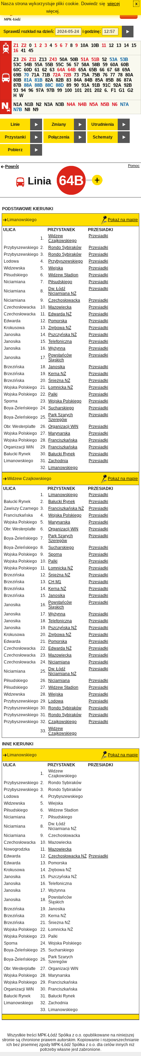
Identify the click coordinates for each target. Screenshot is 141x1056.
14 (126, 45)
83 (68, 80)
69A (126, 69)
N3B (59, 104)
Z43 (53, 59)
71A (35, 74)
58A (85, 64)
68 (117, 69)
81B (38, 80)
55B (49, 64)
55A (38, 64)
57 (76, 64)
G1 (122, 90)
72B (67, 74)
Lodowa (55, 701)
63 (52, 69)
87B (17, 85)
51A (85, 59)
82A (49, 80)
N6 (114, 104)
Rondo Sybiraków (64, 247)
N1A (17, 104)
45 (30, 50)
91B (96, 85)
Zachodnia (58, 460)
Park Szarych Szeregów (60, 417)
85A (99, 80)
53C (17, 64)
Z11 (32, 59)
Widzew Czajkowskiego (62, 238)
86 (118, 80)
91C (107, 85)
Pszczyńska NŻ (62, 334)
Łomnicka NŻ (60, 387)
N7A (124, 104)
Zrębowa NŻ (59, 327)
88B (38, 85)
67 (109, 69)
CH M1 (54, 581)
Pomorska (57, 321)
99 (59, 90)
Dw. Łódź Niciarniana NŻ (62, 291)
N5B (105, 104)
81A (28, 80)
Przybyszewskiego (65, 261)
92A (117, 85)
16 (15, 50)
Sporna (55, 554)
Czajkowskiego (62, 721)
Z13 (43, 59)
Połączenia (58, 137)
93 (15, 90)
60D (28, 69)
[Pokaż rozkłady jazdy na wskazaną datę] (127, 31)
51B (95, 59)
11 (104, 45)
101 (78, 90)
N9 (35, 109)
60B (125, 64)
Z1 (15, 45)
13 (118, 45)
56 (68, 64)
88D (60, 85)
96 (30, 90)
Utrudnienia (102, 124)
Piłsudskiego (60, 281)
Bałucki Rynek (61, 454)
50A (63, 59)
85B (110, 80)
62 (44, 69)
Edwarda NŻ (60, 314)
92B (128, 85)
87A (128, 80)
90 (76, 85)
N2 (38, 104)
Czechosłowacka (64, 300)
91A (85, 85)
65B (93, 69)
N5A (93, 104)
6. (106, 90)
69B (17, 74)
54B (28, 64)
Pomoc (134, 166)
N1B (29, 104)
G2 (130, 90)
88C (49, 85)
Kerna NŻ (57, 373)
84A (78, 80)
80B (17, 80)
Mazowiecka (60, 307)
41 (23, 50)
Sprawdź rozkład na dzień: (28, 31)
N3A (48, 104)
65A (82, 69)
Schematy (103, 137)
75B (96, 74)
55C (60, 64)
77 (112, 74)
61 (37, 69)
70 (26, 74)
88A (28, 85)
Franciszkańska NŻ (66, 508)
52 (104, 59)
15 (133, 45)
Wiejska (55, 268)
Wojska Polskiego (64, 401)
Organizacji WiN (63, 426)
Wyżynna (56, 348)
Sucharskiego (61, 408)
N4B (82, 104)
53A (113, 59)
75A (85, 74)
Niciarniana (59, 662)
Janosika (56, 366)
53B (124, 59)
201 (88, 90)
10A (84, 45)
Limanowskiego (63, 467)
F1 (113, 90)
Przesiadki (98, 235)
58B (96, 64)
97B (50, 90)
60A (114, 64)
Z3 (15, 59)
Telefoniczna (60, 341)
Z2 (23, 45)
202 (98, 90)
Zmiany (59, 124)
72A (57, 74)
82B (60, 80)
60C (17, 69)
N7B (17, 109)
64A (61, 69)
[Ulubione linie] (95, 180)
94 (23, 90)
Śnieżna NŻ (59, 380)
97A (40, 90)
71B (46, 74)
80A (129, 74)
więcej (113, 3)
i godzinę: (91, 31)
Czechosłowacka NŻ (67, 856)
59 (105, 64)
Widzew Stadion (63, 275)
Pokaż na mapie (123, 219)
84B (88, 80)
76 (105, 74)
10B (95, 45)
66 (102, 69)
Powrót (12, 166)
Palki (52, 394)
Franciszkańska (62, 440)
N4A (71, 104)
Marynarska (59, 433)
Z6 (23, 59)
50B (74, 59)
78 (120, 74)
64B (72, 69)
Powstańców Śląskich (60, 357)
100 (68, 90)
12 (111, 45)
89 (68, 85)
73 (76, 74)
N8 (27, 109)
